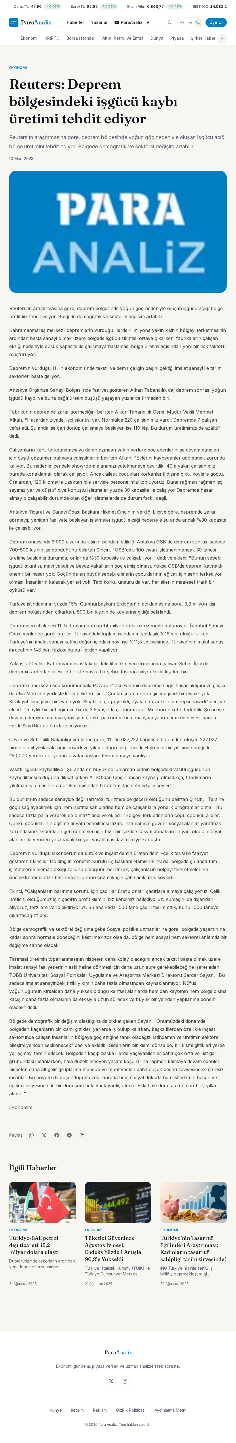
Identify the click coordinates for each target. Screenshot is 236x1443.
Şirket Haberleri (206, 38)
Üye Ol (216, 22)
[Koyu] (190, 22)
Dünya (157, 38)
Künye (56, 1410)
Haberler (75, 22)
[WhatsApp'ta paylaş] (31, 1135)
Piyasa (177, 38)
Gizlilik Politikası (130, 1410)
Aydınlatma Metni (170, 1410)
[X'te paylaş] (44, 1135)
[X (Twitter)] (111, 1381)
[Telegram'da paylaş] (69, 1135)
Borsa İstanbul (81, 38)
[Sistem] (198, 22)
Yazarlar (99, 22)
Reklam (100, 1410)
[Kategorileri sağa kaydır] (222, 38)
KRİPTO (52, 38)
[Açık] (182, 22)
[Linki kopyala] (82, 1135)
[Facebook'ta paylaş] (57, 1135)
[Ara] (170, 22)
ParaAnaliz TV (135, 22)
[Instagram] (125, 1381)
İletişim (77, 1410)
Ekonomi (29, 38)
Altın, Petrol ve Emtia (123, 38)
